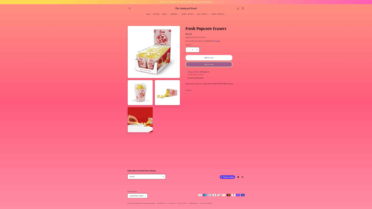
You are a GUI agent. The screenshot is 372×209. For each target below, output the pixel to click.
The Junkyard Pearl (137, 203)
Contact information (206, 203)
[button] (129, 8)
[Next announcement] (244, 2)
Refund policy (161, 203)
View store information (196, 78)
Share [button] (189, 90)
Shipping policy (193, 203)
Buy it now (209, 64)
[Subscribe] (163, 176)
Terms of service (182, 203)
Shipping (188, 37)
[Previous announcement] (128, 2)
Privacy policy (171, 203)
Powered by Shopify (149, 203)
